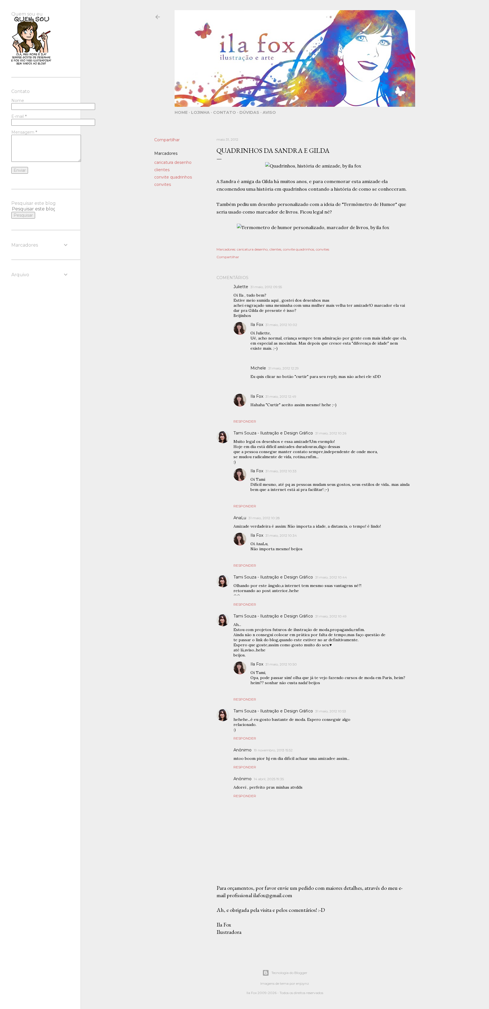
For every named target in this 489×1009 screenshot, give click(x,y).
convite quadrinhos (173, 177)
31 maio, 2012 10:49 (331, 616)
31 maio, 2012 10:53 (330, 711)
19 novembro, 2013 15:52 (273, 750)
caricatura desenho (173, 162)
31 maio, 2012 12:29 (283, 368)
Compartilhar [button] (167, 139)
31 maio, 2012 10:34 (281, 535)
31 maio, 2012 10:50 (281, 664)
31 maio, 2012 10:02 (281, 325)
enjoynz (302, 983)
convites (162, 184)
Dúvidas (249, 112)
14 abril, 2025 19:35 (269, 779)
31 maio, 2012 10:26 (330, 433)
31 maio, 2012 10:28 (264, 518)
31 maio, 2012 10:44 (331, 577)
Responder (244, 421)
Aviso (269, 112)
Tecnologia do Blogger (289, 973)
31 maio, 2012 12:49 (280, 396)
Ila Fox (256, 324)
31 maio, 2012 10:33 (281, 471)
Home (181, 112)
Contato (224, 112)
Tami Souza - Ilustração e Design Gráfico (273, 433)
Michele (258, 368)
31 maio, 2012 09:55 (266, 287)
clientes (162, 169)
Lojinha (200, 112)
